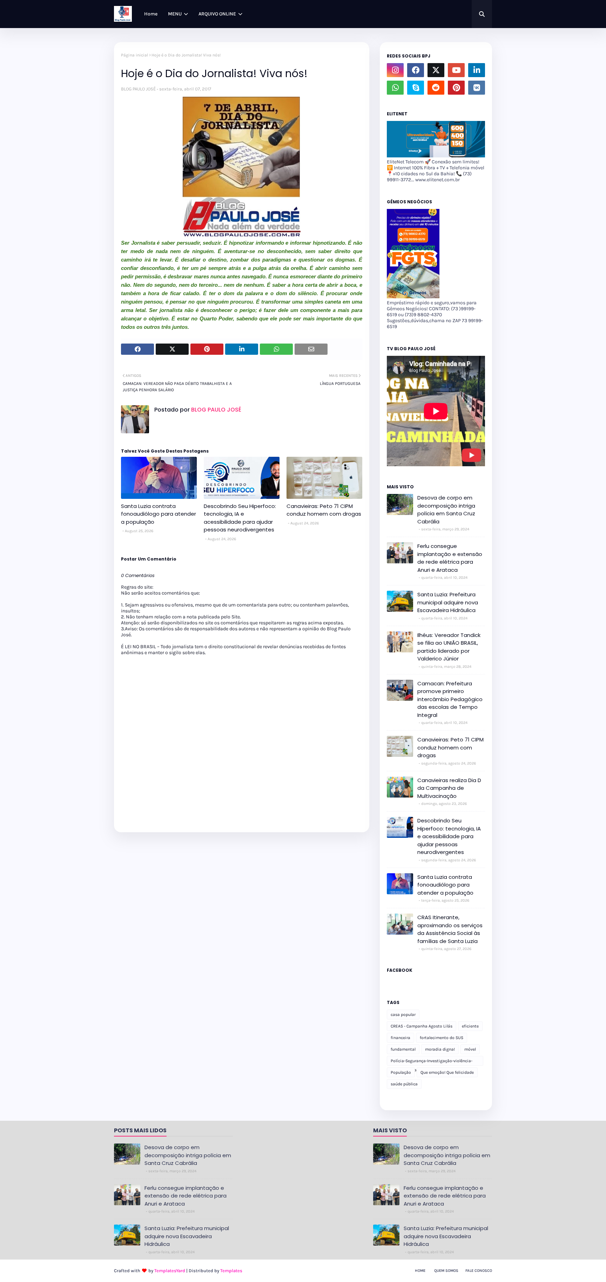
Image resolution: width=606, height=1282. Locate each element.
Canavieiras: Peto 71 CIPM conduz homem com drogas (324, 510)
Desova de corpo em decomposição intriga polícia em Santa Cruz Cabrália (446, 509)
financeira (400, 1037)
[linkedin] (476, 70)
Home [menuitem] (150, 14)
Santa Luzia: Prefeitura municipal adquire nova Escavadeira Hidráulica (447, 602)
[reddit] (435, 88)
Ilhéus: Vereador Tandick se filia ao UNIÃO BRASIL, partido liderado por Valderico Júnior (448, 647)
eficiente (470, 1026)
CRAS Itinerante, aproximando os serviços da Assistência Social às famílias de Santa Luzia (450, 929)
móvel (470, 1049)
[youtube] (456, 70)
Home (420, 1270)
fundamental (403, 1049)
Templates (231, 1270)
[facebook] (415, 70)
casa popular (403, 1014)
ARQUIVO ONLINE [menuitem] (217, 14)
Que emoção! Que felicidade (447, 1072)
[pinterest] (456, 88)
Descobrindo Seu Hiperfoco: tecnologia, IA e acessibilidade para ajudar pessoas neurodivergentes (240, 518)
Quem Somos (446, 1270)
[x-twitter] (435, 70)
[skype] (415, 88)
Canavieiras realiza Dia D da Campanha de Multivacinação (449, 788)
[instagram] (395, 70)
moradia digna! (440, 1049)
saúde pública (404, 1083)
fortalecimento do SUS (441, 1037)
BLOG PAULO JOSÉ (138, 88)
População (401, 1072)
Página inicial (134, 55)
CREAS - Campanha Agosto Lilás (421, 1026)
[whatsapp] (395, 88)
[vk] (476, 88)
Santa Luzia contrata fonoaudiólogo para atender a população (158, 513)
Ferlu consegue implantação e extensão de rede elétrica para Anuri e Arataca (449, 558)
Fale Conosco (478, 1270)
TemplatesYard (169, 1270)
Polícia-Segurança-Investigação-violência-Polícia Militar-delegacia (431, 1062)
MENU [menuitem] (175, 14)
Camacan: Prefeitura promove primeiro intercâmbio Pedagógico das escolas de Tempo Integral (450, 699)
